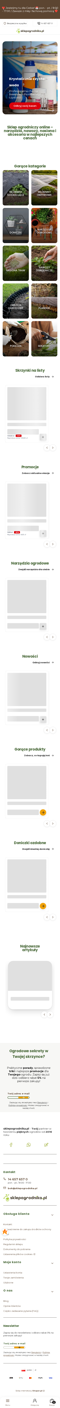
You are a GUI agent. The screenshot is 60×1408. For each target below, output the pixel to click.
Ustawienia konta (12, 1272)
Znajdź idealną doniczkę (36, 849)
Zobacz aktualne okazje (36, 473)
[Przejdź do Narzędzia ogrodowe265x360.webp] (44, 225)
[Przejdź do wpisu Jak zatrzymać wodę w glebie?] (30, 976)
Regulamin (42, 1102)
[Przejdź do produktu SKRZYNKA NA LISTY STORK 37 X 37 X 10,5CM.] (26, 413)
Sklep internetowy (29, 1391)
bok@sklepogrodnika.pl (22, 1188)
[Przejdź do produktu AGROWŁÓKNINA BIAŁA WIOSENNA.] (26, 792)
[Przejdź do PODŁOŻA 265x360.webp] (16, 338)
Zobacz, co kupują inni (37, 755)
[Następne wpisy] (50, 1014)
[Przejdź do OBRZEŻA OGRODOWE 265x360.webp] (16, 301)
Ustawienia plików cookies (18, 1254)
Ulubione (8, 1282)
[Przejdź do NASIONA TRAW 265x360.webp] (16, 263)
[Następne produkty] (53, 447)
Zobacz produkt (43, 812)
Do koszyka (43, 437)
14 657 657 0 (47, 23)
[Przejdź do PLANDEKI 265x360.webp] (44, 301)
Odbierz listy (42, 376)
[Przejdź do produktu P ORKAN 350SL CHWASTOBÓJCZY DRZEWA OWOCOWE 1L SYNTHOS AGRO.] (26, 699)
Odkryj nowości (41, 662)
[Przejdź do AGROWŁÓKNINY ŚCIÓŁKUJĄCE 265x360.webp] (16, 187)
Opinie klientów (12, 1306)
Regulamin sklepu (13, 1244)
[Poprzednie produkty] (47, 447)
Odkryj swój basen (25, 105)
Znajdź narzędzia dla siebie (34, 569)
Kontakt (7, 1224)
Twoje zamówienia (13, 1277)
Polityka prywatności (14, 1239)
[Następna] (56, 9)
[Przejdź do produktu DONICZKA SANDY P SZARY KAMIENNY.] (26, 885)
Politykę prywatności (17, 1105)
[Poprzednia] (4, 9)
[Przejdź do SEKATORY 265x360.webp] (44, 338)
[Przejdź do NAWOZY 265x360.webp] (44, 263)
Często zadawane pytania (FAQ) (20, 1311)
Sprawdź (15, 203)
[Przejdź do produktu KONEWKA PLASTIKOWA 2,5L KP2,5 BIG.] (26, 606)
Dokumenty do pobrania (16, 1249)
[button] (28, 1215)
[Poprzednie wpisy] (44, 1014)
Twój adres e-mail (19, 1093)
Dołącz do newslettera (23, 1097)
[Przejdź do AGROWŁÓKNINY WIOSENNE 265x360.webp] (44, 187)
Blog (5, 1301)
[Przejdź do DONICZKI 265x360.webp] (16, 225)
